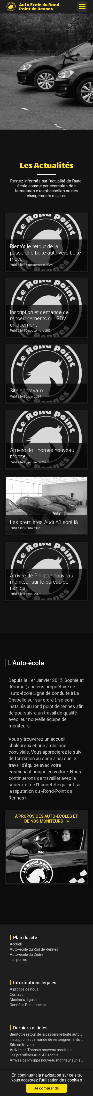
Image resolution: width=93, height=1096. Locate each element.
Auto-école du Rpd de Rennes (34, 949)
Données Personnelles (28, 1005)
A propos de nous (24, 989)
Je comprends (46, 1088)
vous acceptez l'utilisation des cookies (46, 1080)
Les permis (19, 960)
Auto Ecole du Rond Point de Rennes (39, 7)
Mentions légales (23, 1000)
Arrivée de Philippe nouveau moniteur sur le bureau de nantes (47, 1060)
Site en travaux (22, 1045)
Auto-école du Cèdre (26, 954)
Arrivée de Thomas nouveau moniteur (41, 1050)
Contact (16, 994)
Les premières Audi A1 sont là (34, 1055)
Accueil (16, 944)
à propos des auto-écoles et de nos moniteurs (46, 819)
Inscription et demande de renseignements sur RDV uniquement (47, 1039)
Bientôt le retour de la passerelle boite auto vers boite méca (47, 1034)
